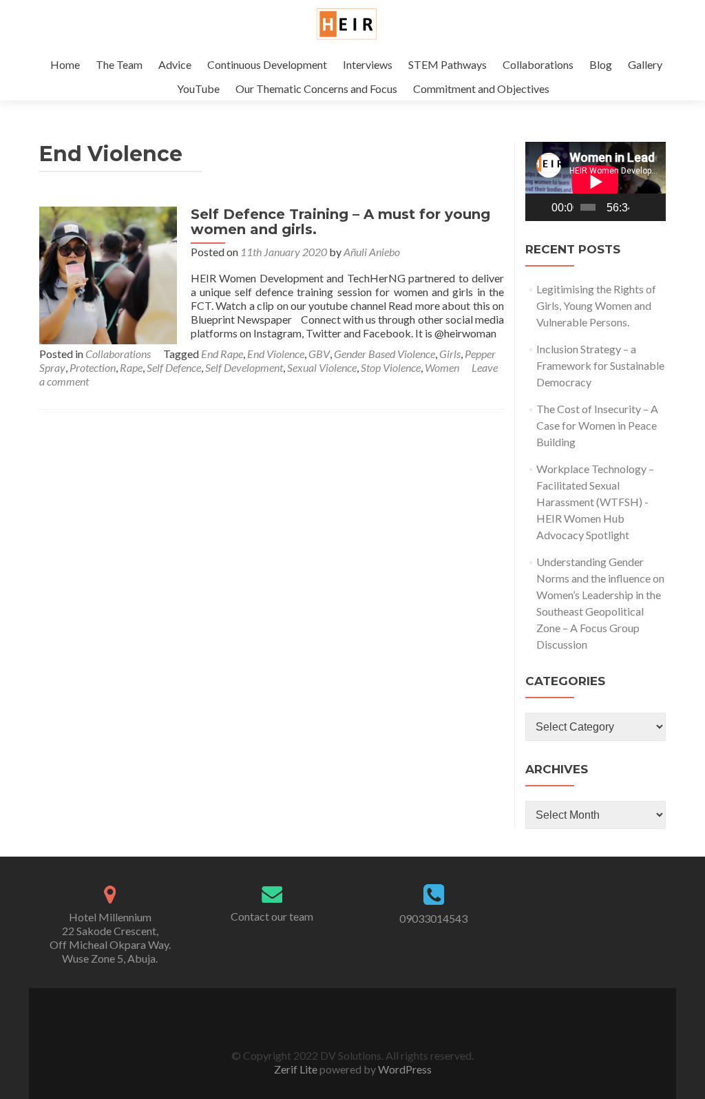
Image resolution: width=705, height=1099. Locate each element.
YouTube (198, 88)
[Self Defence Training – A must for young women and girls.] (108, 273)
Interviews (367, 64)
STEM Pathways (447, 64)
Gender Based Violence (384, 353)
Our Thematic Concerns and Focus (316, 88)
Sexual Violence (322, 367)
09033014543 (433, 918)
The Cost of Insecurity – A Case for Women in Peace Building (597, 425)
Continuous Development (267, 64)
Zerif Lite (296, 1069)
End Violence (275, 353)
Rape (131, 367)
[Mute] (640, 207)
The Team (119, 64)
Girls (450, 353)
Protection (93, 367)
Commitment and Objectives (481, 88)
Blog (600, 64)
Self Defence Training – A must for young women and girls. (340, 222)
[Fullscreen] (655, 207)
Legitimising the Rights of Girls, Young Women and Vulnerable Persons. (596, 305)
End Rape (222, 353)
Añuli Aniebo (372, 251)
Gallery (645, 64)
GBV (319, 353)
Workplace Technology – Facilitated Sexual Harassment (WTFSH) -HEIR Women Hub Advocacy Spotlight (595, 501)
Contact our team (272, 916)
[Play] (543, 207)
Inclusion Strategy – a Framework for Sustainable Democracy (600, 365)
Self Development (244, 367)
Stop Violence (391, 367)
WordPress (404, 1069)
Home (65, 64)
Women (442, 367)
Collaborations (538, 64)
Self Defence (174, 367)
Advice (174, 64)
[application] (595, 181)
